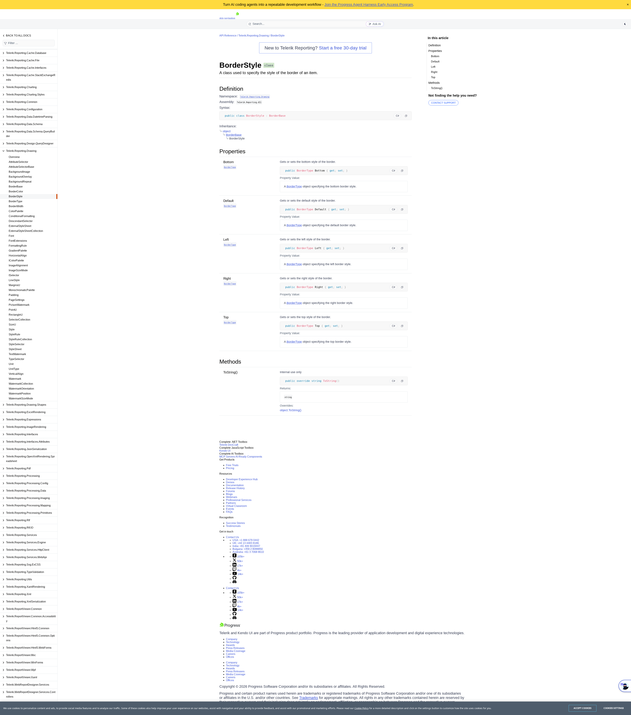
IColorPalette (16, 260)
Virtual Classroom (236, 506)
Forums (230, 491)
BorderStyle (16, 196)
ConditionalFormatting (22, 216)
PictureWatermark (19, 304)
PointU (13, 309)
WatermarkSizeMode (21, 398)
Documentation (235, 485)
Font (11, 235)
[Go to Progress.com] (230, 626)
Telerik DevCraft (228, 444)
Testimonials (233, 526)
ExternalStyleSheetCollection (26, 231)
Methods (230, 361)
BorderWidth (16, 206)
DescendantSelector (21, 221)
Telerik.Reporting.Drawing (253, 35)
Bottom (228, 162)
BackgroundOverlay (20, 176)
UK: (246, 543)
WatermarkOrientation (21, 388)
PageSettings (16, 300)
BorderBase (16, 186)
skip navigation (227, 18)
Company (231, 639)
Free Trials (232, 465)
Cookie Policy (361, 708)
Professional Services (238, 500)
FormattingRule (18, 245)
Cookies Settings (614, 708)
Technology (232, 642)
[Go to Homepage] (237, 18)
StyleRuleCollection (20, 339)
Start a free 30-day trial (342, 47)
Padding (14, 295)
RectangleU (16, 314)
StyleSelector (16, 344)
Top (226, 317)
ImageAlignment (18, 265)
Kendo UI (224, 450)
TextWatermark (17, 354)
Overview (14, 157)
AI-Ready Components (248, 456)
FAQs (229, 511)
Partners (231, 503)
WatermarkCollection (21, 383)
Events (230, 508)
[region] (315, 708)
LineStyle (14, 280)
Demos (230, 482)
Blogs (229, 494)
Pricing (230, 468)
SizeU (12, 324)
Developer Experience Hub (242, 479)
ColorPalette (16, 211)
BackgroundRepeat (20, 181)
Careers (230, 654)
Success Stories (235, 523)
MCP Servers (227, 456)
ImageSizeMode (18, 270)
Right (227, 278)
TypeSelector (16, 359)
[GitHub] (234, 578)
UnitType (14, 369)
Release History (235, 488)
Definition (231, 88)
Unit (11, 364)
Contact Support (443, 102)
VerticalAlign (16, 373)
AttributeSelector (18, 162)
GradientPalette (18, 250)
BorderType (15, 201)
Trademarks (308, 698)
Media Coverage (235, 651)
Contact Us (232, 537)
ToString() (230, 372)
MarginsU (14, 285)
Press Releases (235, 648)
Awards (230, 645)
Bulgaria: (248, 549)
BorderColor (16, 191)
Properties (232, 151)
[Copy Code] (406, 116)
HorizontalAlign (18, 255)
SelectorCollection (19, 319)
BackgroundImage (19, 171)
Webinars (231, 497)
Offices (230, 657)
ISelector (14, 275)
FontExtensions (18, 240)
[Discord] (234, 582)
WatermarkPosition (20, 393)
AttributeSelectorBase (21, 166)
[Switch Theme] (625, 24)
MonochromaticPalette (22, 290)
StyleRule (14, 334)
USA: (246, 540)
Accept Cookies (583, 708)
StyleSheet (15, 349)
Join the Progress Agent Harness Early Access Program (368, 4)
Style (12, 329)
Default (228, 201)
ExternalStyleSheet (20, 226)
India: (246, 546)
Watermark (15, 378)
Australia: (248, 552)
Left (226, 239)
